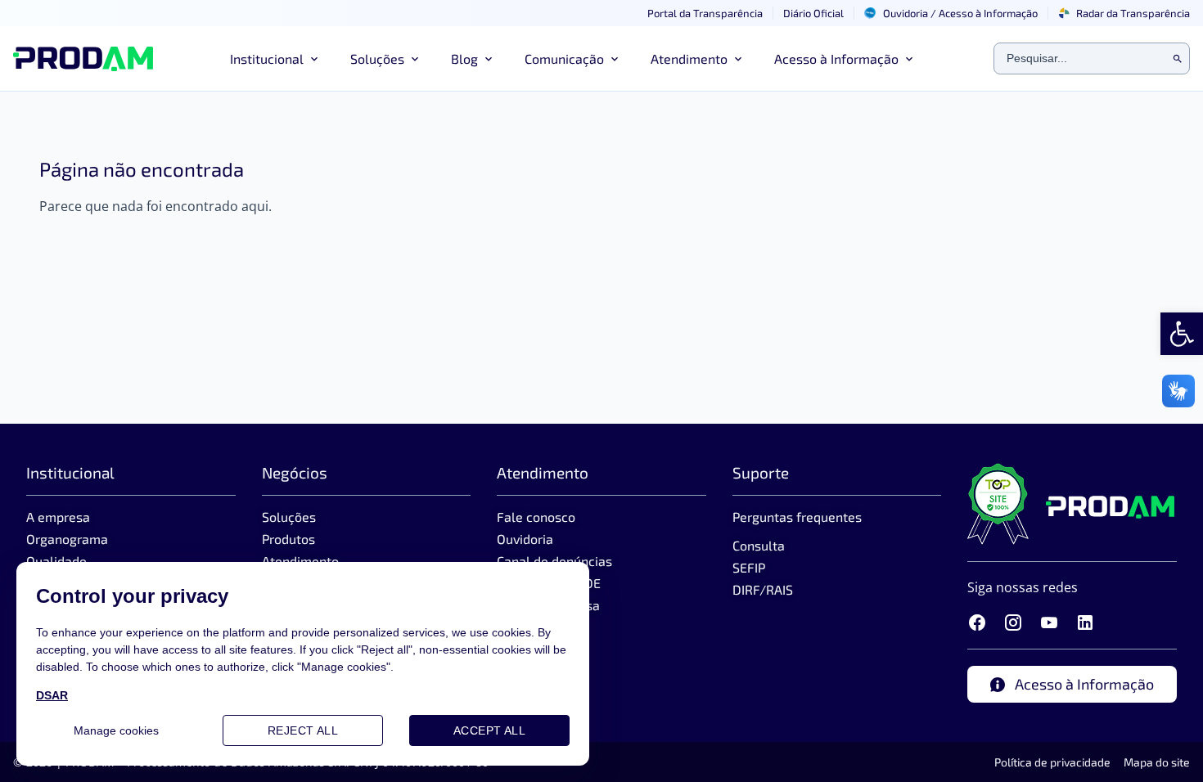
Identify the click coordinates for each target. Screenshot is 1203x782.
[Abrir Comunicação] (614, 59)
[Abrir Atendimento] (738, 59)
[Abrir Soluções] (414, 59)
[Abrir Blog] (488, 59)
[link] (1181, 333)
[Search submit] (1177, 59)
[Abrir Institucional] (314, 59)
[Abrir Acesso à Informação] (909, 59)
